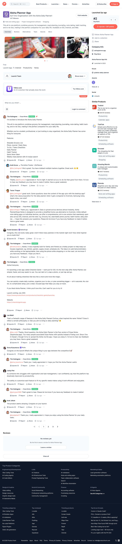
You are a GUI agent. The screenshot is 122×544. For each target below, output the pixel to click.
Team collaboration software (70, 478)
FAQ (41, 540)
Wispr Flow (64, 520)
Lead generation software (98, 472)
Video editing (6, 490)
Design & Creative (8, 487)
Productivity (27, 68)
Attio (33, 517)
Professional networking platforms (42, 493)
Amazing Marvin (104, 164)
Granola (34, 526)
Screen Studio (65, 514)
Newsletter (24, 540)
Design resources (7, 493)
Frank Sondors (12, 230)
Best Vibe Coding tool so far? (100, 526)
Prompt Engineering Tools (40, 478)
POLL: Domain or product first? (100, 514)
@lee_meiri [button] (14, 332)
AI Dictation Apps (7, 514)
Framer (63, 523)
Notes (36, 68)
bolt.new (64, 517)
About (36, 540)
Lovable (34, 511)
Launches (55, 4)
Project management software (31, 22)
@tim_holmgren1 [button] (16, 168)
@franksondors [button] (15, 247)
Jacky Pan (10, 371)
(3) (15, 171)
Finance (63, 487)
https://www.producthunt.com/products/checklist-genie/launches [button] (31, 295)
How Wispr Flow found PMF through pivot (104, 523)
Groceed (101, 149)
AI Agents (93, 487)
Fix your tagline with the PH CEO (101, 533)
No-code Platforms (8, 523)
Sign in (115, 4)
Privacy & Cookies (55, 540)
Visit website (82, 15)
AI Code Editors (7, 478)
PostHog (34, 520)
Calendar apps (104, 120)
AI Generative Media (8, 498)
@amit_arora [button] (20, 180)
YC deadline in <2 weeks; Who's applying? (104, 517)
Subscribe (102, 4)
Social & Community (38, 487)
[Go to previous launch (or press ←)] (111, 20)
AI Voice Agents (95, 490)
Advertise (85, 4)
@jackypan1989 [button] (16, 392)
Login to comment (78, 109)
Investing (64, 496)
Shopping (46, 22)
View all (46, 456)
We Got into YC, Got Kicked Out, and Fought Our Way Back (105, 521)
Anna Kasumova (13, 348)
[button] (50, 32)
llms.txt (83, 540)
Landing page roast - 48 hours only (102, 529)
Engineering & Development (11, 469)
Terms (46, 540)
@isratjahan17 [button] (15, 415)
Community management (40, 496)
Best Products (41, 4)
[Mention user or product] (7, 109)
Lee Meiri (10, 315)
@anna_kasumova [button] (16, 362)
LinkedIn (97, 96)
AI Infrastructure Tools (39, 475)
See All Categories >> (97, 493)
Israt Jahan (11, 400)
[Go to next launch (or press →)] (115, 20)
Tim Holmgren (12, 116)
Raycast (34, 529)
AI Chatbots (35, 472)
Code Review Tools (8, 520)
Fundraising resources (68, 493)
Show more (79, 76)
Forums (74, 4)
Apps (31, 540)
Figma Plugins (6, 526)
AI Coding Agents (7, 475)
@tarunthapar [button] (15, 210)
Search (63, 481)
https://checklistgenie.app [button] (16, 302)
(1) (15, 185)
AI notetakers (65, 472)
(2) (12, 407)
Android (18, 68)
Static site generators (9, 529)
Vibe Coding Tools (8, 472)
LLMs (33, 469)
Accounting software (67, 490)
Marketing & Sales (96, 469)
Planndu (101, 183)
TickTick (101, 124)
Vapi (33, 523)
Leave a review (46, 447)
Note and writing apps (12, 22)
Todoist (100, 105)
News (65, 4)
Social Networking (37, 490)
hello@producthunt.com (102, 540)
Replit (63, 526)
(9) (12, 160)
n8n (33, 514)
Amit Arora (14, 165)
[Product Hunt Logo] (4, 4)
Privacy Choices (67, 540)
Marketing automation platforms (100, 475)
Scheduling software (106, 144)
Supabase (35, 533)
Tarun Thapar (15, 190)
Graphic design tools (8, 496)
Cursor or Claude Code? (98, 511)
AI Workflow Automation (68, 483)
